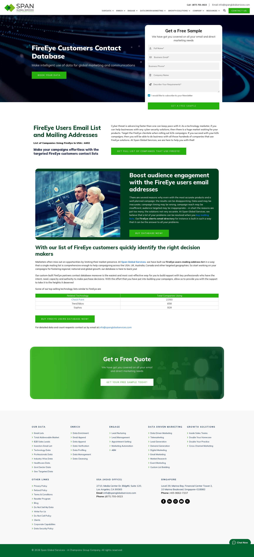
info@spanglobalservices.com (115, 327)
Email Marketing (158, 454)
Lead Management (121, 437)
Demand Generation (160, 446)
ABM (114, 450)
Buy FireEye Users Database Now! (65, 319)
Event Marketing (158, 463)
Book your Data (49, 75)
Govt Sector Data (42, 467)
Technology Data (42, 450)
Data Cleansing (80, 458)
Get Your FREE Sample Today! (127, 382)
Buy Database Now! (149, 233)
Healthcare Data (42, 463)
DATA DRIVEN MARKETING (151, 11)
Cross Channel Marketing (201, 446)
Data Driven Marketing (161, 433)
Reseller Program (42, 498)
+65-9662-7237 (179, 492)
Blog (36, 503)
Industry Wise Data (43, 458)
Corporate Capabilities (44, 524)
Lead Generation (158, 441)
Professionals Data (43, 454)
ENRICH (119, 11)
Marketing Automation (122, 446)
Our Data (106, 11)
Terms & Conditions (43, 494)
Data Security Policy (43, 528)
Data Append (79, 441)
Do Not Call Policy (42, 515)
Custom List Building (160, 467)
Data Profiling (79, 450)
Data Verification (81, 446)
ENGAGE (131, 11)
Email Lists (39, 433)
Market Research (158, 458)
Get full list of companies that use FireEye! (148, 151)
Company (197, 11)
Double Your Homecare (200, 437)
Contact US (239, 10)
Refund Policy (40, 490)
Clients (37, 520)
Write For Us (40, 511)
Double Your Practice (199, 441)
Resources (212, 11)
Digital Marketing (158, 450)
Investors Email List (43, 446)
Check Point (77, 299)
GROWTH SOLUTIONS (178, 11)
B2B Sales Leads (42, 441)
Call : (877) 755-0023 (197, 5)
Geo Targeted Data (43, 471)
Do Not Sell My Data (44, 507)
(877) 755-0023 (114, 496)
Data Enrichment (81, 433)
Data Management (82, 454)
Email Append (79, 437)
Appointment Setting (121, 441)
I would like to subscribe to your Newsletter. (172, 95)
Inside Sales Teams (198, 433)
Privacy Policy (40, 486)
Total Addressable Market (46, 437)
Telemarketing (157, 437)
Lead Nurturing (119, 433)
